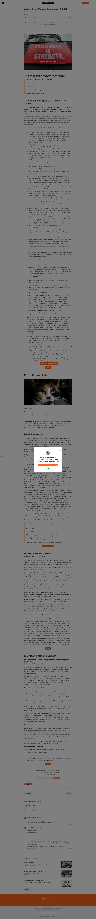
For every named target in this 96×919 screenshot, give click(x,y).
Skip (48, 468)
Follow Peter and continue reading (48, 465)
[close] (60, 449)
